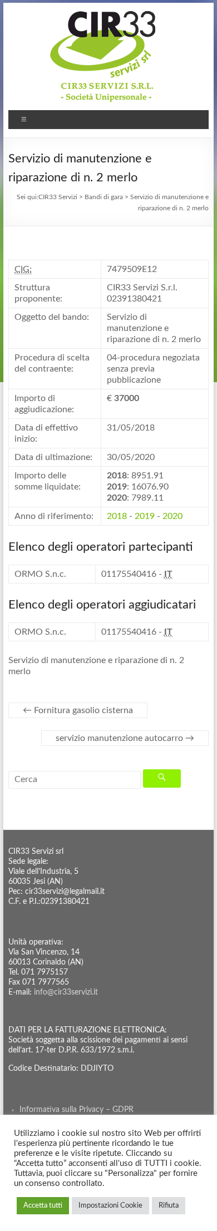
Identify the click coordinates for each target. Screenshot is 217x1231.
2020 (172, 516)
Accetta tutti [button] (42, 1205)
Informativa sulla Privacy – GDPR (76, 1110)
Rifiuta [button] (169, 1205)
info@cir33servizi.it (66, 992)
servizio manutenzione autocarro (125, 738)
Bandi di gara (104, 197)
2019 (145, 516)
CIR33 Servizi (57, 197)
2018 (117, 516)
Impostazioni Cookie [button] (110, 1205)
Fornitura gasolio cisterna (78, 710)
